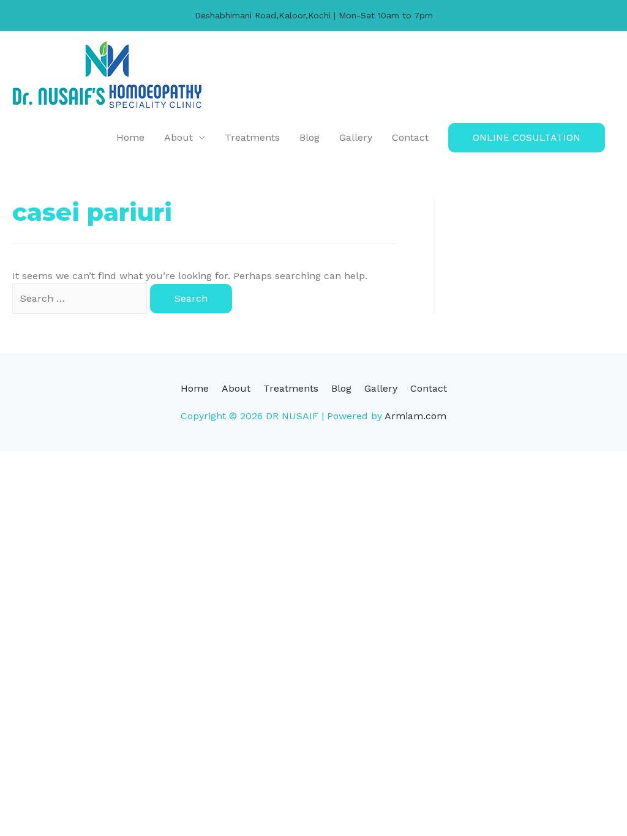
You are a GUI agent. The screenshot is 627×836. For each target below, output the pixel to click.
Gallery (355, 137)
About (178, 137)
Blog (309, 137)
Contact (410, 137)
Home (130, 137)
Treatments (252, 137)
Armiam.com (415, 416)
